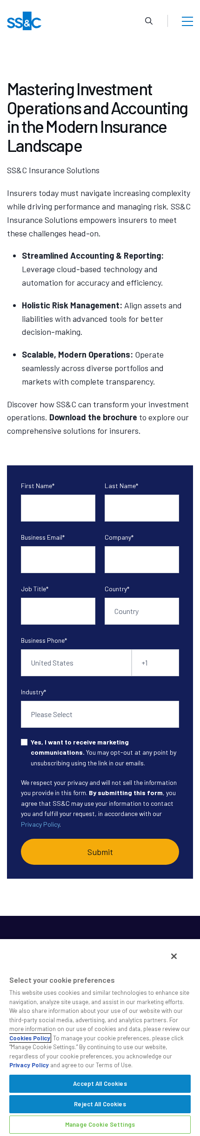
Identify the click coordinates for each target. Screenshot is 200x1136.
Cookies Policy (29, 1038)
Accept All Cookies (100, 1083)
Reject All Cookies (100, 1104)
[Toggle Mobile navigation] (187, 21)
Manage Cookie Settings (100, 1124)
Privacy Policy (40, 824)
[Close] (174, 956)
